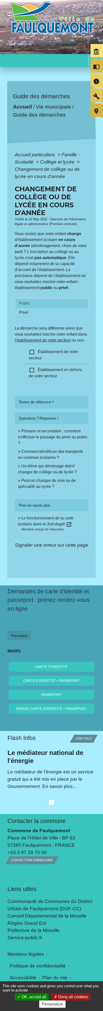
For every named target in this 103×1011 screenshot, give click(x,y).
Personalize (52, 1004)
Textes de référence (35, 402)
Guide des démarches (39, 115)
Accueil (22, 107)
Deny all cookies (72, 997)
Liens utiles (22, 889)
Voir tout (84, 738)
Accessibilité (23, 977)
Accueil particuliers (35, 154)
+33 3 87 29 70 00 (27, 852)
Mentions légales (26, 954)
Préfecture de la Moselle (34, 930)
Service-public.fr (25, 937)
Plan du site (55, 977)
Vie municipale (53, 107)
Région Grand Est (27, 923)
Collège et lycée (58, 162)
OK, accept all (33, 997)
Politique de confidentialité (38, 965)
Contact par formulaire (32, 860)
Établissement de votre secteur (53, 354)
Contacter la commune (37, 821)
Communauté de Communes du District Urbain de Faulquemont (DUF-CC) (50, 904)
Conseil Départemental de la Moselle (47, 915)
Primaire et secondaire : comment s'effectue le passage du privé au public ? (53, 437)
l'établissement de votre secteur (42, 340)
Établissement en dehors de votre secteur (55, 372)
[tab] (51, 303)
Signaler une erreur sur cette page (51, 545)
